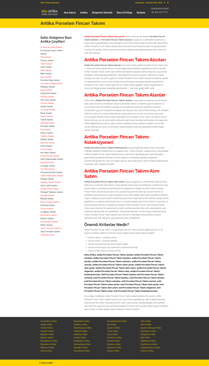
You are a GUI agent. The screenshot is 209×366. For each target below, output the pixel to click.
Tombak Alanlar (47, 235)
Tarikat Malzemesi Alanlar (51, 175)
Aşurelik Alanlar (47, 195)
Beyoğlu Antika (80, 347)
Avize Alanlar (46, 149)
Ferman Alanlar (47, 103)
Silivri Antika (145, 324)
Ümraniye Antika (114, 337)
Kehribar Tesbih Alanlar (50, 182)
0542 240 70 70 (49, 11)
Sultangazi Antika (148, 331)
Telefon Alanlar (47, 136)
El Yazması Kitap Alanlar (51, 47)
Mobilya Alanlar (47, 97)
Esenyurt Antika (114, 347)
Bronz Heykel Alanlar (49, 202)
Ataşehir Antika (47, 331)
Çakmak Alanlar (47, 123)
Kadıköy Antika (80, 324)
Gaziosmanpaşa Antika (150, 328)
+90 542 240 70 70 (159, 12)
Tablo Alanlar (46, 64)
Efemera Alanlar (47, 205)
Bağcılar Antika (47, 334)
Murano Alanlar (47, 218)
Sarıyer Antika (113, 351)
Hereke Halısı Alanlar (49, 189)
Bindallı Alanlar (46, 198)
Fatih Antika (145, 321)
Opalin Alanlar (46, 106)
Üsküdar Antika (113, 344)
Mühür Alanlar (46, 225)
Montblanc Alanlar (48, 215)
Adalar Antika (46, 324)
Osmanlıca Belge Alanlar (51, 83)
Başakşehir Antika (81, 321)
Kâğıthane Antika (148, 341)
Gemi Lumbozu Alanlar (50, 228)
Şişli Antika (145, 337)
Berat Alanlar (46, 113)
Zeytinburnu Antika (148, 344)
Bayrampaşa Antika (82, 328)
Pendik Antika (80, 337)
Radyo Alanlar (46, 133)
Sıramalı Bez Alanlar (49, 222)
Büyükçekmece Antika (117, 321)
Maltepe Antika (80, 331)
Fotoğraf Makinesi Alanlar (51, 192)
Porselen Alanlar (47, 126)
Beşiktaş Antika (80, 334)
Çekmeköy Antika (48, 344)
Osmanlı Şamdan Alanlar (51, 172)
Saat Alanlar (45, 77)
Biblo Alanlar (46, 73)
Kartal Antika (46, 351)
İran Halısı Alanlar (48, 152)
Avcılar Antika (46, 328)
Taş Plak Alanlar (47, 169)
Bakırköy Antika (47, 347)
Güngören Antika (147, 334)
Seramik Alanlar (47, 162)
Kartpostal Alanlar (48, 93)
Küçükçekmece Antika (150, 347)
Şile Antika (111, 324)
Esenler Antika (113, 341)
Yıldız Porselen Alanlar (50, 231)
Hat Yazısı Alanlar (48, 100)
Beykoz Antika (46, 337)
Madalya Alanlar (47, 87)
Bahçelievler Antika (48, 341)
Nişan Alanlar (46, 90)
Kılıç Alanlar (45, 129)
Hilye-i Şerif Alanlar (48, 185)
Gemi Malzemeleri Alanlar (51, 159)
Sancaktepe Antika (82, 344)
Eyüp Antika (112, 334)
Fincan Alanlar (46, 208)
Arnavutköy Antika (48, 321)
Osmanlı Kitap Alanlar (50, 80)
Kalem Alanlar (46, 116)
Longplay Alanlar (48, 212)
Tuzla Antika (112, 331)
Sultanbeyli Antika (82, 351)
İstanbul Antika (147, 351)
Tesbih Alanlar (46, 120)
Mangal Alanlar (47, 179)
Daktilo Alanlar (46, 139)
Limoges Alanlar (47, 166)
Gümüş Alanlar (46, 60)
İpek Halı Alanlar (47, 143)
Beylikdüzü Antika (82, 341)
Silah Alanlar (45, 70)
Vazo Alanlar (46, 67)
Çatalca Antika (113, 328)
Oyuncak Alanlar (47, 110)
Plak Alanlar (45, 57)
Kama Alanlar (46, 146)
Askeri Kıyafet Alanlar (49, 156)
